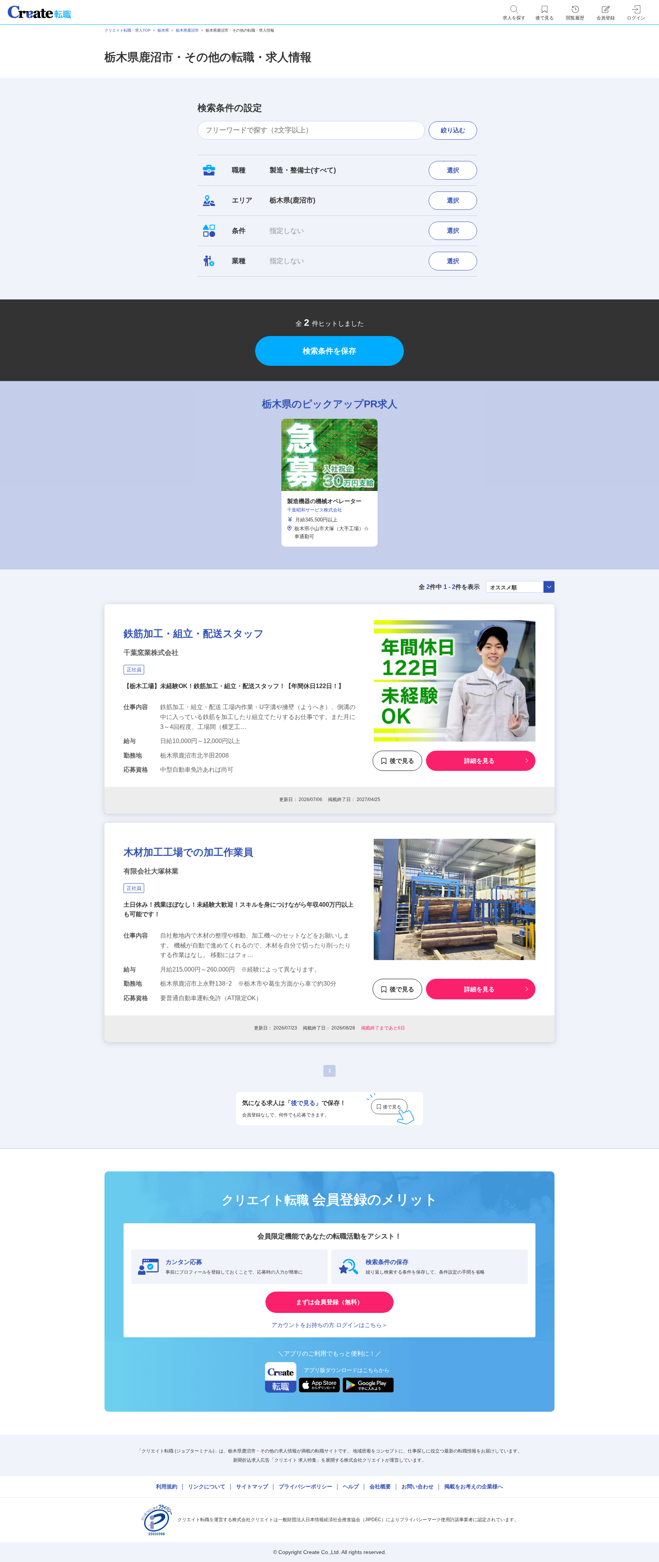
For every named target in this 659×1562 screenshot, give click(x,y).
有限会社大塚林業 (151, 871)
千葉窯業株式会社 (151, 652)
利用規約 (166, 1486)
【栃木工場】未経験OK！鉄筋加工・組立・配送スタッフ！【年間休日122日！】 (234, 686)
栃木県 (163, 30)
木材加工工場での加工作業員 (188, 852)
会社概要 (380, 1486)
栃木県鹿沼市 (187, 30)
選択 (453, 170)
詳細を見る (479, 761)
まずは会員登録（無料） (329, 1302)
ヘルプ (351, 1486)
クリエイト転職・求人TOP (127, 30)
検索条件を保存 (329, 351)
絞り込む (453, 130)
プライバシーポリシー (305, 1486)
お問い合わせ (418, 1486)
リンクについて (206, 1486)
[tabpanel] (329, 483)
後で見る (402, 761)
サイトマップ (252, 1486)
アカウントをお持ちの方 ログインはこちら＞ (329, 1325)
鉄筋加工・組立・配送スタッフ (194, 633)
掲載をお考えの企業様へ (473, 1486)
